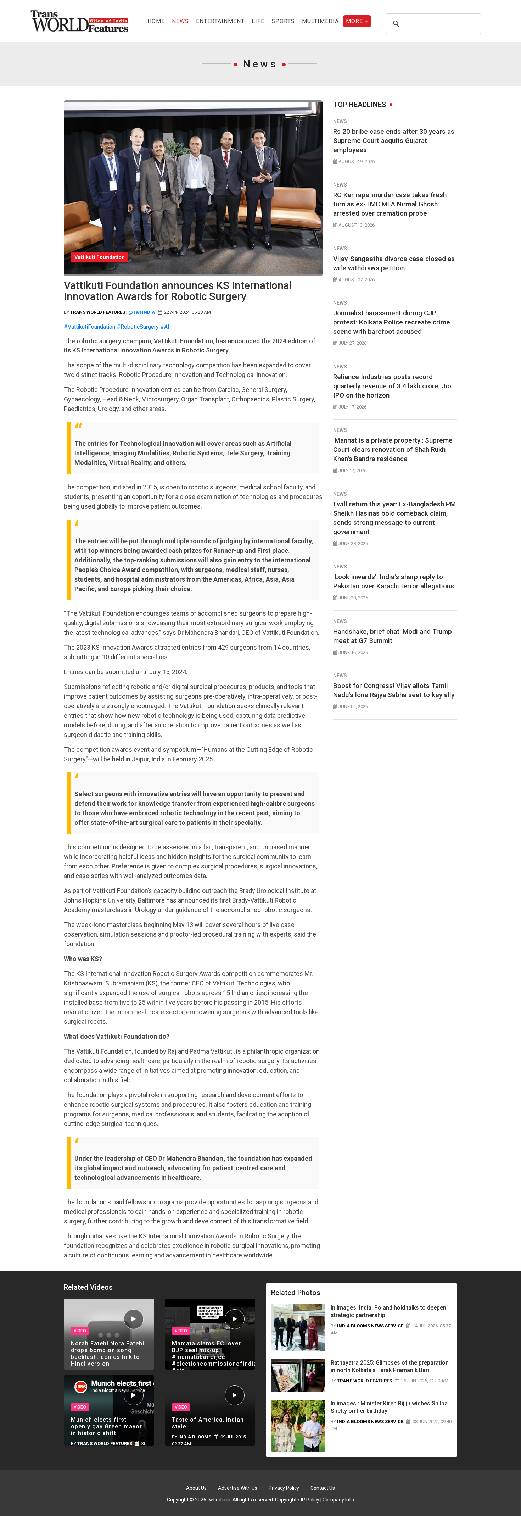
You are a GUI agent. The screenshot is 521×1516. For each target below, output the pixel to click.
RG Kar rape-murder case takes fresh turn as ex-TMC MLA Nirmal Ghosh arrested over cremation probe (390, 204)
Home (156, 21)
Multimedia (320, 21)
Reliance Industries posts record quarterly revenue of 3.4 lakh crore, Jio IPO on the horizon (392, 386)
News (180, 21)
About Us (196, 1488)
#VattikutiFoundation (89, 326)
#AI (164, 326)
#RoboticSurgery (138, 326)
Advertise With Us (237, 1488)
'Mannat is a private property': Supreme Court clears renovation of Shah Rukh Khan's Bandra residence (393, 449)
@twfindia (141, 312)
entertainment (220, 21)
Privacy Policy (284, 1488)
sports (283, 21)
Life (258, 21)
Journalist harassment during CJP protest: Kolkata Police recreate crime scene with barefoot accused (391, 322)
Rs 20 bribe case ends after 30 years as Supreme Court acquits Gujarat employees (393, 140)
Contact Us (322, 1488)
